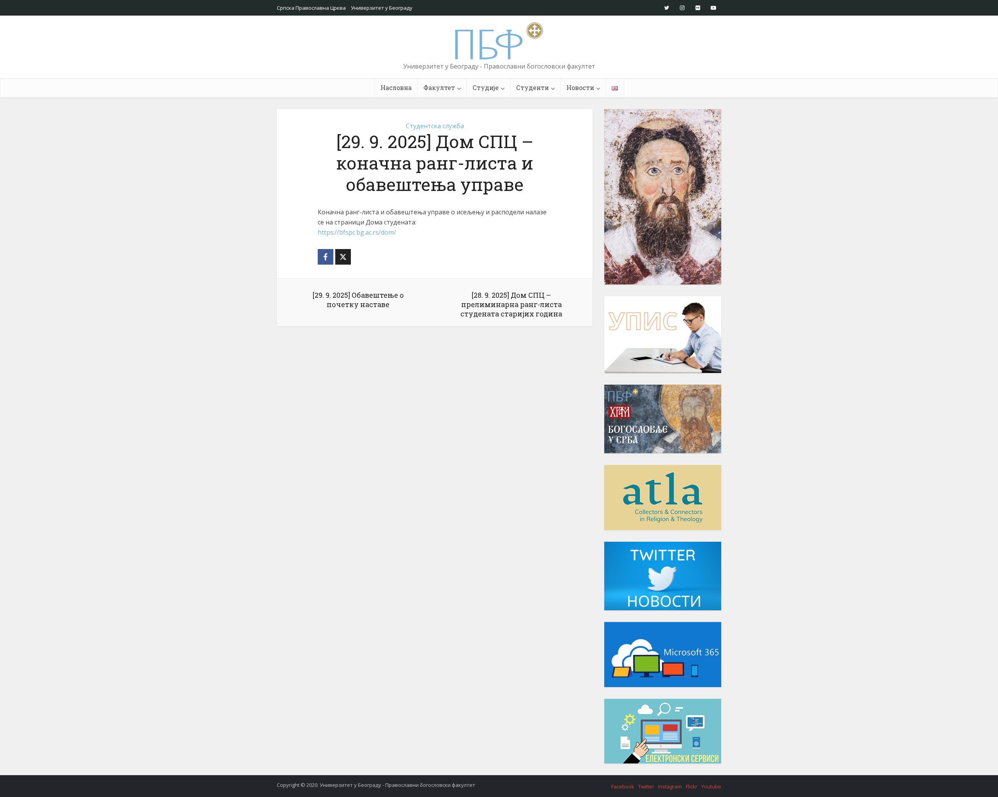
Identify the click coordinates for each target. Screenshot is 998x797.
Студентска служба (435, 126)
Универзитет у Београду (381, 7)
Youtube (711, 786)
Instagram (670, 786)
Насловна (396, 87)
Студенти (532, 87)
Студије (485, 87)
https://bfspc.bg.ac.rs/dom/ (357, 232)
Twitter (646, 786)
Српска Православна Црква (311, 7)
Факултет (439, 87)
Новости (580, 87)
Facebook (622, 786)
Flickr (691, 786)
